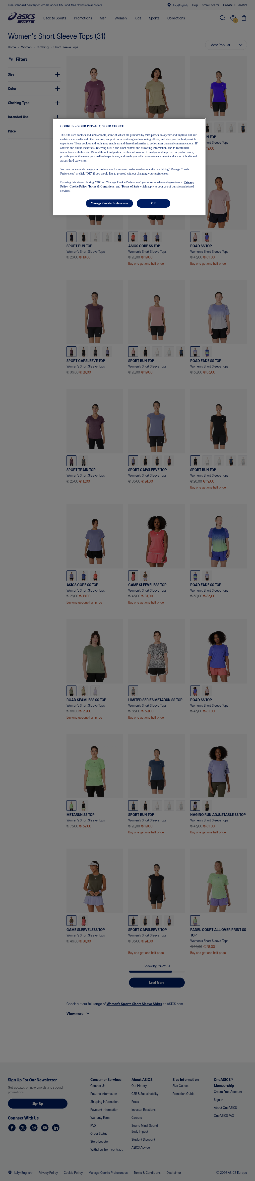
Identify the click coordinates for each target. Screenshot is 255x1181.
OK (153, 203)
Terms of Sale (130, 186)
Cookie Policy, (78, 186)
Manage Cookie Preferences (109, 203)
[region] (129, 166)
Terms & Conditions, (101, 186)
